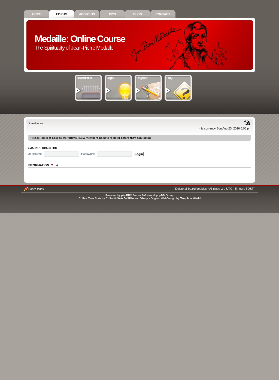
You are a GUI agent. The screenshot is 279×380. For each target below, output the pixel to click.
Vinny (144, 198)
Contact (163, 14)
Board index (84, 78)
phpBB (125, 195)
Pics (112, 14)
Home (36, 14)
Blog (137, 14)
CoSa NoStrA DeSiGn (120, 198)
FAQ (169, 78)
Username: (35, 153)
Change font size (247, 122)
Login (110, 78)
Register (142, 78)
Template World (190, 198)
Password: (88, 153)
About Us (87, 14)
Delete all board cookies (191, 188)
